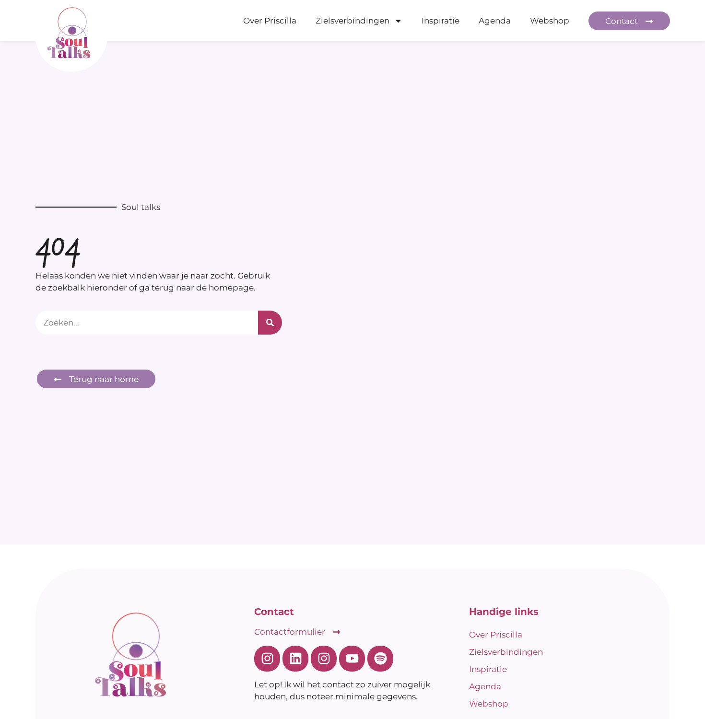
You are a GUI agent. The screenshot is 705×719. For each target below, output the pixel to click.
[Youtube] (352, 659)
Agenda (495, 20)
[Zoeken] (270, 323)
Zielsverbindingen (352, 20)
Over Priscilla (269, 20)
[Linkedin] (295, 659)
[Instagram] (267, 659)
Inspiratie (440, 20)
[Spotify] (380, 659)
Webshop (549, 20)
